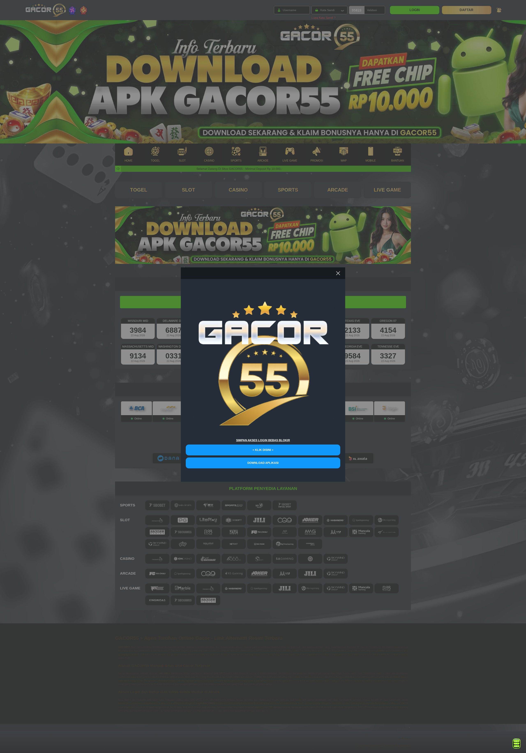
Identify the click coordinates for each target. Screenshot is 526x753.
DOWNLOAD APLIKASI (263, 462)
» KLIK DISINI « (263, 450)
